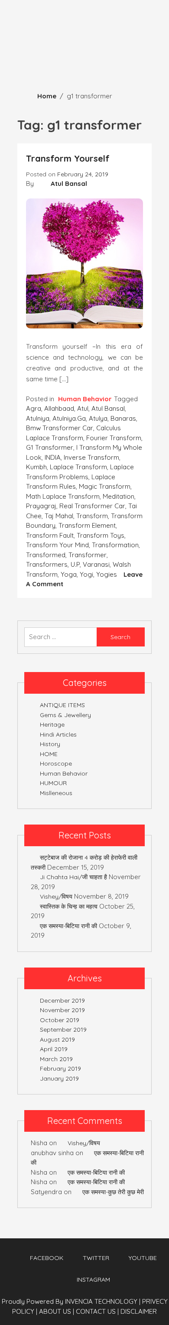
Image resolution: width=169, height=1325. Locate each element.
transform (92, 516)
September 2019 (63, 1029)
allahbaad (59, 408)
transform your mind (57, 545)
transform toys (100, 535)
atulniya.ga (69, 418)
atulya (98, 418)
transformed (45, 555)
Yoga (69, 574)
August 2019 (57, 1039)
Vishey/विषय (56, 896)
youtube (143, 1258)
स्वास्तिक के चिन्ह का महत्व (69, 906)
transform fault (50, 535)
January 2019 (59, 1078)
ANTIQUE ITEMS (62, 705)
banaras (123, 418)
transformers (47, 564)
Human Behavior (85, 399)
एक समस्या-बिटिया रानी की (68, 926)
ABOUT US (56, 1311)
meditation (118, 496)
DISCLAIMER (138, 1311)
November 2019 (62, 1010)
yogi (86, 574)
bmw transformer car (59, 428)
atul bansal (108, 408)
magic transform (104, 486)
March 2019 (56, 1059)
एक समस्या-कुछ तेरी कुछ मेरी (113, 1192)
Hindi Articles (58, 734)
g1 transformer (49, 447)
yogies (106, 574)
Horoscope (56, 763)
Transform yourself (68, 158)
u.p (75, 564)
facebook (46, 1258)
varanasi (96, 564)
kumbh (36, 467)
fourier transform (113, 438)
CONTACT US (97, 1311)
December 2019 (62, 1000)
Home (46, 96)
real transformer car (92, 506)
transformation (115, 545)
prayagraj (41, 506)
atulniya (37, 418)
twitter (96, 1258)
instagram (93, 1279)
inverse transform (91, 457)
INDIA (53, 457)
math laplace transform (63, 496)
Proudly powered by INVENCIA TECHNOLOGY (70, 1301)
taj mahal (59, 516)
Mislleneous (56, 793)
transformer (87, 555)
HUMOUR (53, 783)
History (50, 744)
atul (82, 408)
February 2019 (60, 1068)
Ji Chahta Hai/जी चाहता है (73, 877)
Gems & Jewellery (65, 715)
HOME (49, 754)
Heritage (52, 724)
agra (33, 408)
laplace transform (78, 467)
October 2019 (59, 1020)
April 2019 (54, 1049)
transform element (87, 525)
